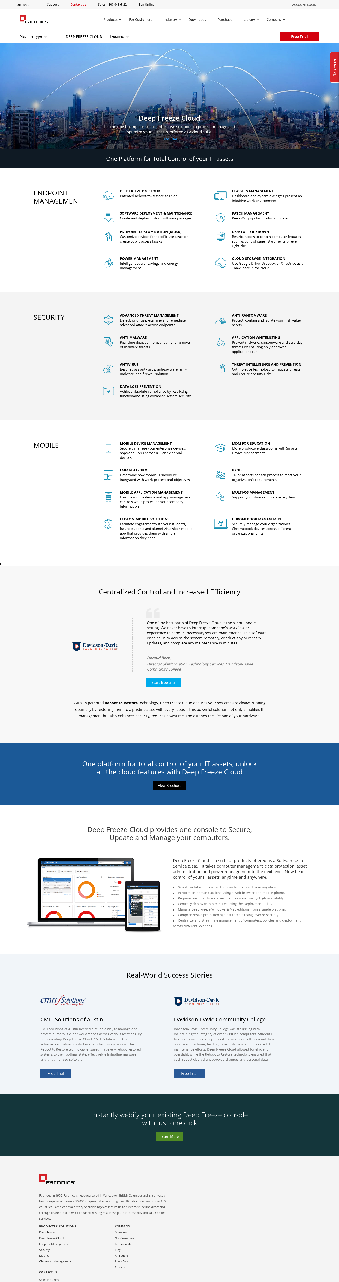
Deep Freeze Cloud (51, 1238)
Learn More (169, 1136)
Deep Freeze (47, 1232)
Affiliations (121, 1256)
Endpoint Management (53, 1244)
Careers (120, 1267)
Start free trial (164, 682)
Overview (121, 1232)
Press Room (122, 1261)
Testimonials (123, 1244)
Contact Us (48, 1272)
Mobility (44, 1256)
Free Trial (299, 36)
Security (44, 1250)
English (21, 5)
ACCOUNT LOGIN (304, 5)
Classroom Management (55, 1261)
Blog (118, 1250)
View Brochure (169, 785)
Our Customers (124, 1238)
